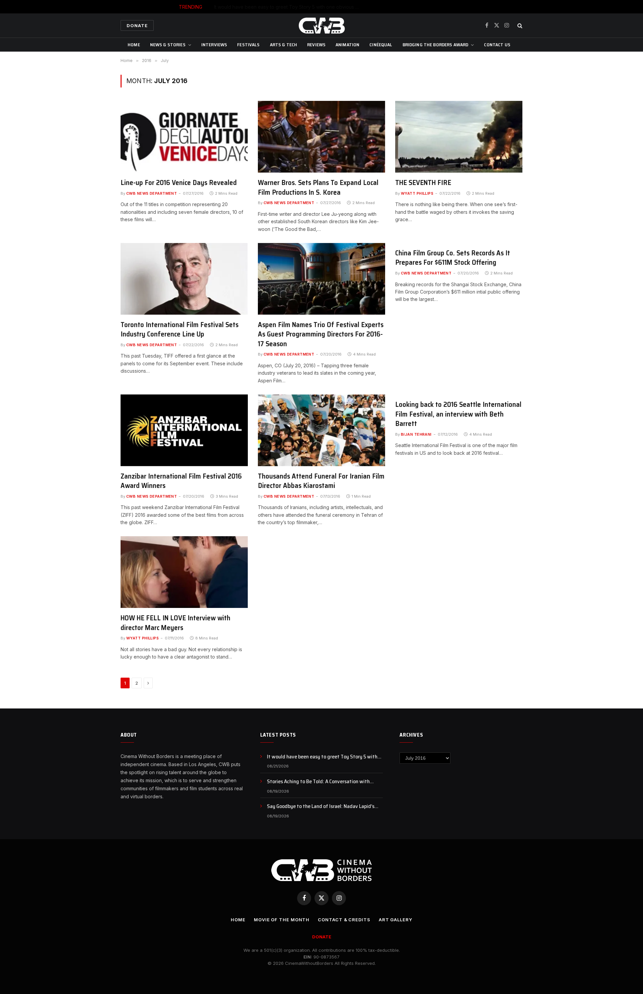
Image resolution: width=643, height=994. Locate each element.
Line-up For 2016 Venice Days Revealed (179, 183)
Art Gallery (395, 919)
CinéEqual (380, 44)
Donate (137, 25)
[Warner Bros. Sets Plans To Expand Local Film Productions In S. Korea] (321, 137)
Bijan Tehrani (416, 434)
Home (134, 44)
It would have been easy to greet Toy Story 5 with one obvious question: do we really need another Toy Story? (325, 757)
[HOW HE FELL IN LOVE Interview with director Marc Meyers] (184, 572)
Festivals (248, 44)
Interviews (214, 44)
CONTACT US (497, 44)
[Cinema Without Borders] (321, 25)
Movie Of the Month (281, 919)
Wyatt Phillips (417, 193)
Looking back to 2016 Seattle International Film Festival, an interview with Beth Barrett (458, 414)
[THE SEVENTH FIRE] (458, 137)
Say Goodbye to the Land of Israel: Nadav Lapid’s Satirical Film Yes (320, 806)
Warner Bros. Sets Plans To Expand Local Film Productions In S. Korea (318, 187)
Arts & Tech (283, 44)
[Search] (519, 25)
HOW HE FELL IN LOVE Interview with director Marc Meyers (175, 622)
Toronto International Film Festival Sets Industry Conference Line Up (179, 329)
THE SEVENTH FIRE (423, 183)
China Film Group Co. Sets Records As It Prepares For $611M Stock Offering (452, 257)
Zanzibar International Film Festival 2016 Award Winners (181, 481)
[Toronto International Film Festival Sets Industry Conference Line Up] (184, 279)
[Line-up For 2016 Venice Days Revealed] (184, 137)
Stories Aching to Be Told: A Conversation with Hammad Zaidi (337, 7)
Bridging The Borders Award (436, 44)
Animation (347, 44)
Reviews (316, 44)
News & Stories (168, 44)
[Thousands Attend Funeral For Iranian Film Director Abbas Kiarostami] (321, 430)
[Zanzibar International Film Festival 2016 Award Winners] (184, 430)
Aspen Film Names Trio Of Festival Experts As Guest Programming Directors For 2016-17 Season (320, 334)
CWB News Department (151, 193)
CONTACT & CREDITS (344, 919)
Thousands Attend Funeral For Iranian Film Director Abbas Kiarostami (321, 481)
